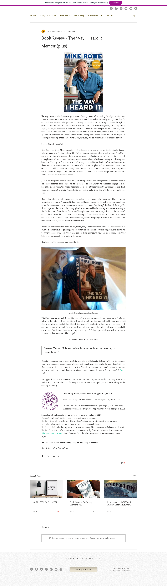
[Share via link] (59, 456)
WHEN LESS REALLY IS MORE (45, 502)
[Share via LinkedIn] (54, 456)
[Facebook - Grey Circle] (116, 8)
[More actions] (124, 31)
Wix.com (127, 571)
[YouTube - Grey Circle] (130, 8)
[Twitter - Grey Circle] (121, 8)
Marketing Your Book (95, 16)
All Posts (33, 16)
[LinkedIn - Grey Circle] (126, 8)
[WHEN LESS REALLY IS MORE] (46, 489)
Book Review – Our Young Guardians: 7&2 (81, 503)
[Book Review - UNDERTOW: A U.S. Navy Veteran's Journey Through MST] (120, 489)
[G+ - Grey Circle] (51, 569)
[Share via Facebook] (42, 456)
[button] (134, 16)
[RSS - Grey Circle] (111, 8)
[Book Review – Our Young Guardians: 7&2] (83, 489)
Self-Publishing (79, 16)
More (108, 16)
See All (134, 476)
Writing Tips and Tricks (48, 16)
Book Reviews (65, 16)
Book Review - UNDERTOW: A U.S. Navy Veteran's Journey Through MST (119, 503)
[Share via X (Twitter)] (48, 456)
